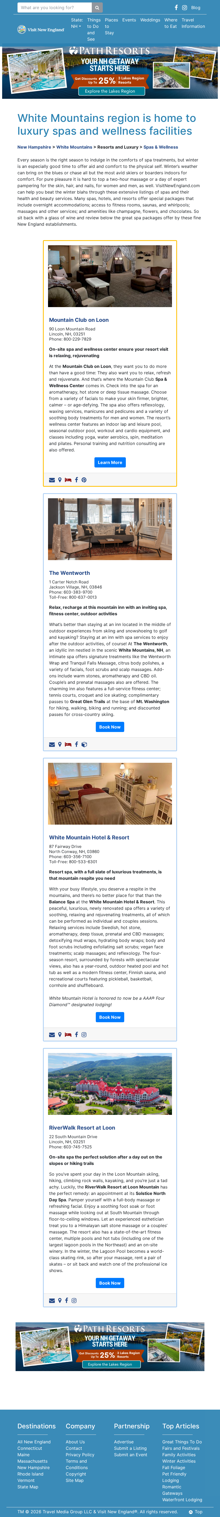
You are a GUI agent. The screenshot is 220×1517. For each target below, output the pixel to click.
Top (199, 1511)
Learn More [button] (110, 462)
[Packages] (85, 744)
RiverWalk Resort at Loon (82, 1127)
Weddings (150, 19)
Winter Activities (179, 1461)
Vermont (26, 1480)
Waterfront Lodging (182, 1499)
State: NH (77, 23)
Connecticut (29, 1448)
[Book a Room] (69, 479)
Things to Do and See (94, 29)
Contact (74, 1448)
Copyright (76, 1474)
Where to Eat (170, 23)
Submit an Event (130, 1454)
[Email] (53, 479)
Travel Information (193, 23)
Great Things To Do (182, 1441)
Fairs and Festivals (181, 1448)
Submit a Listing (130, 1448)
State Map (27, 1486)
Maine (23, 1454)
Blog (195, 7)
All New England (34, 1441)
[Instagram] (85, 1034)
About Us (75, 1441)
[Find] (97, 7)
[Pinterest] (85, 479)
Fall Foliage (173, 1467)
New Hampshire (34, 147)
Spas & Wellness (161, 147)
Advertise (124, 1441)
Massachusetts (32, 1461)
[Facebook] (77, 479)
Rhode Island (30, 1474)
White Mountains (74, 147)
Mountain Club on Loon (79, 320)
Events (129, 19)
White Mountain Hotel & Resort (89, 837)
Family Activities (179, 1454)
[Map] (61, 479)
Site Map (75, 1480)
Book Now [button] (110, 727)
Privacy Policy (80, 1454)
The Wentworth (69, 573)
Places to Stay (111, 26)
